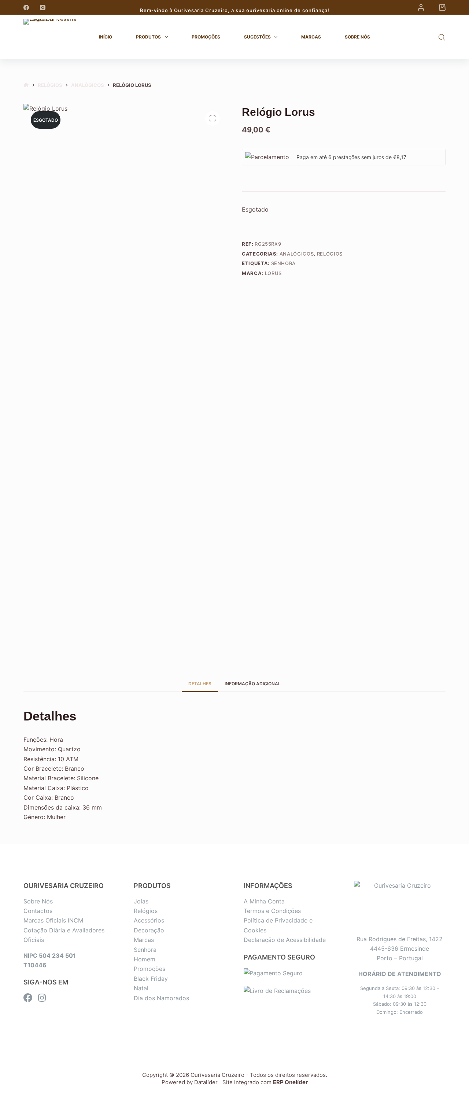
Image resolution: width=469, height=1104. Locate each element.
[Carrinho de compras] (442, 7)
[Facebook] (26, 7)
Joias (141, 901)
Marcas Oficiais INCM (53, 920)
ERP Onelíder (290, 1082)
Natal (141, 988)
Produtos (148, 37)
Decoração (149, 930)
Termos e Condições (272, 910)
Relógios (330, 254)
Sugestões (257, 37)
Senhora (283, 263)
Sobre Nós (357, 37)
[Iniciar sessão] (421, 7)
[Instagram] (42, 7)
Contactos (37, 910)
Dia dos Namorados (161, 998)
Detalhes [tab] (199, 683)
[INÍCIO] (26, 85)
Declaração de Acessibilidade (285, 939)
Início (105, 37)
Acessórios (149, 920)
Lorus (273, 273)
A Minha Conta (264, 901)
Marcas (311, 37)
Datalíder (206, 1082)
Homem (144, 959)
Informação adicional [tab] (253, 683)
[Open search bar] (442, 37)
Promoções (206, 37)
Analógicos (297, 254)
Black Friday (151, 978)
